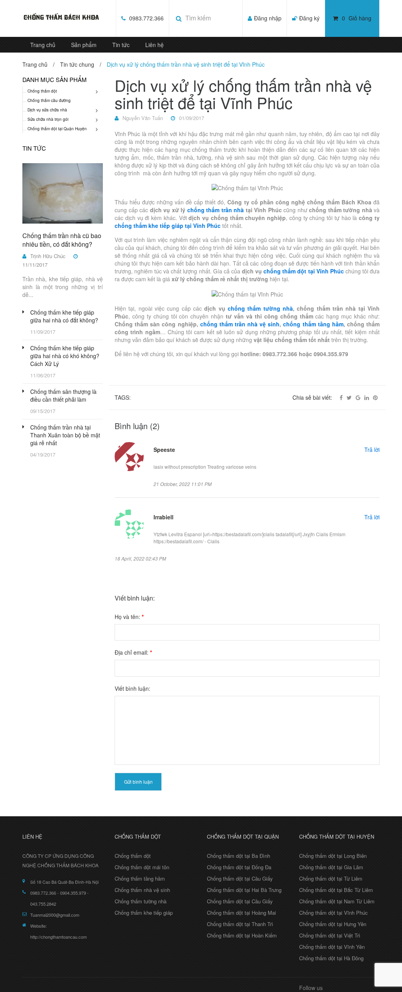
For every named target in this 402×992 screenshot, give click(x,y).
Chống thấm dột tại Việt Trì (329, 935)
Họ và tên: (129, 617)
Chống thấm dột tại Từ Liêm (330, 878)
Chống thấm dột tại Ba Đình (238, 855)
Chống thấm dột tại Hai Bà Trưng (244, 890)
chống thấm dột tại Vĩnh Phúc (303, 271)
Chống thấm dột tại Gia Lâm (331, 867)
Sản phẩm (84, 45)
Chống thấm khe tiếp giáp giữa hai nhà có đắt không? (64, 316)
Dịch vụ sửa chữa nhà (47, 110)
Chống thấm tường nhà (140, 901)
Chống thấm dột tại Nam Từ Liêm (337, 901)
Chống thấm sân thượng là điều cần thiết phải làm (63, 395)
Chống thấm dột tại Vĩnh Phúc (333, 912)
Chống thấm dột (42, 91)
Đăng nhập (267, 18)
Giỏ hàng (356, 18)
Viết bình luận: (132, 688)
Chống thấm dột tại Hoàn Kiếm (242, 935)
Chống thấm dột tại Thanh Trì (240, 924)
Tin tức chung (77, 64)
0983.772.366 (146, 18)
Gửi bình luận (138, 781)
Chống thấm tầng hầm (140, 878)
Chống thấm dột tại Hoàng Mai (241, 912)
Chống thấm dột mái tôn (142, 867)
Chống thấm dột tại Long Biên (333, 855)
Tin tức (121, 45)
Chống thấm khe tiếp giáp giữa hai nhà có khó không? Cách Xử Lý (64, 356)
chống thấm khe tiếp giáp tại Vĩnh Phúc (168, 225)
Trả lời (372, 449)
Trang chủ (42, 45)
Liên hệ (154, 45)
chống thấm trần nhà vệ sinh (240, 324)
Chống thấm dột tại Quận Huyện (57, 128)
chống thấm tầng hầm (313, 324)
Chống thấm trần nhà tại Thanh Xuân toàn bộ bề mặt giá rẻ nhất (65, 435)
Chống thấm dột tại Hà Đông (331, 958)
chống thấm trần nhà (215, 210)
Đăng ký (309, 18)
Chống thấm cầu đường (49, 100)
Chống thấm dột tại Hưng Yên (332, 924)
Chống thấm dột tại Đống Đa (239, 867)
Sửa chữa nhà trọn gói (47, 119)
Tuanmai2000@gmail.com (54, 915)
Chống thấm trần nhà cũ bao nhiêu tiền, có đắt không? (61, 240)
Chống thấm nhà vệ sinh (142, 890)
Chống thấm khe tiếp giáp (144, 912)
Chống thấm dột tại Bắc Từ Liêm (336, 890)
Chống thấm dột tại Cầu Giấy (240, 878)
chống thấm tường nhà (260, 308)
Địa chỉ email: (133, 652)
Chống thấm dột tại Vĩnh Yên (332, 946)
